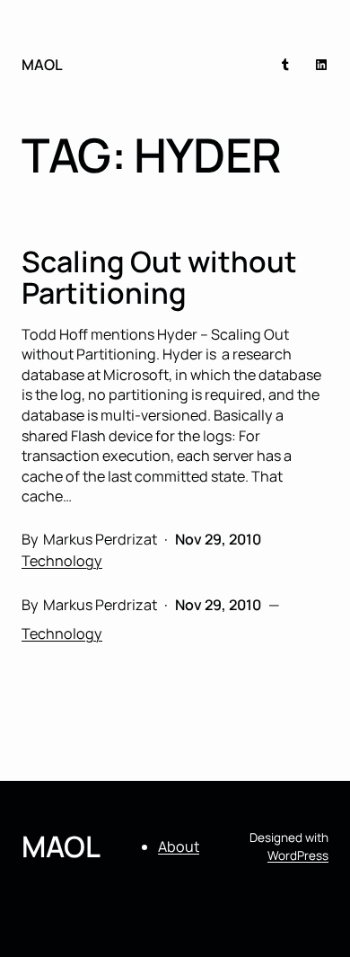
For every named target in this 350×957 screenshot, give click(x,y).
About (178, 846)
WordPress (297, 855)
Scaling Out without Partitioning (159, 278)
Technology (62, 561)
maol (42, 65)
